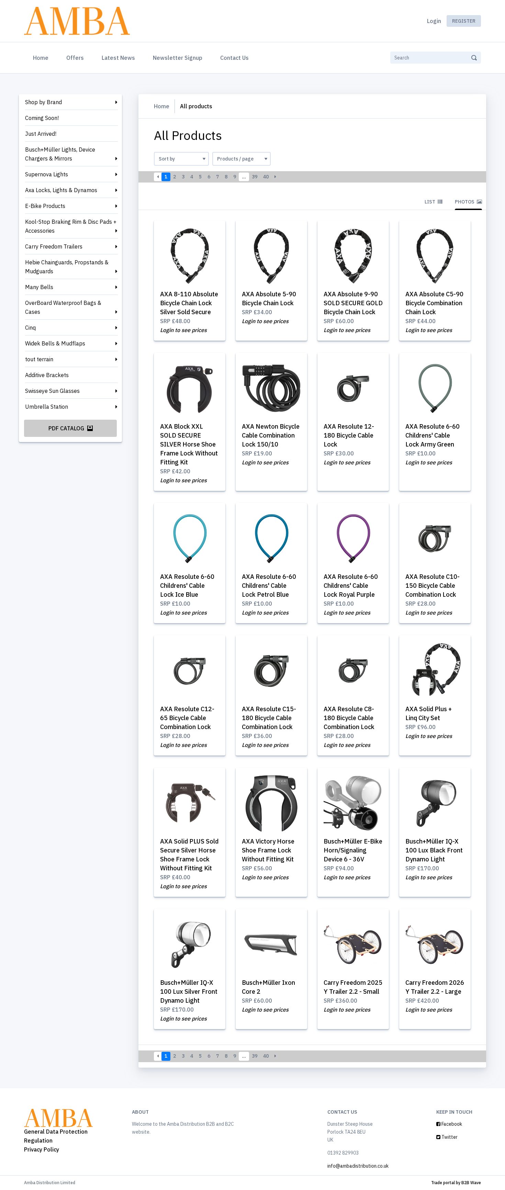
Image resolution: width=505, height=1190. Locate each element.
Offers (75, 57)
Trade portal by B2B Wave (456, 1182)
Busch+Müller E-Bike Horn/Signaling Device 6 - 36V (353, 850)
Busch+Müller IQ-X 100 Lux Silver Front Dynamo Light (188, 991)
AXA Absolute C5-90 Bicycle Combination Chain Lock (434, 303)
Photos (465, 202)
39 (254, 177)
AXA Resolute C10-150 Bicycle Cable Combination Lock (432, 585)
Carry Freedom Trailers (53, 246)
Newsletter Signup (177, 57)
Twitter (449, 1137)
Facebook (451, 1124)
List (430, 202)
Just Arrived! (40, 133)
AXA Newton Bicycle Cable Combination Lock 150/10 (271, 435)
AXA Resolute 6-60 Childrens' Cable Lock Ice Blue (187, 585)
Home (42, 57)
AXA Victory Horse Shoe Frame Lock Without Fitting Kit (268, 850)
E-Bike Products (45, 205)
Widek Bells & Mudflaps (55, 343)
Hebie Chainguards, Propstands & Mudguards (67, 267)
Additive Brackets (47, 375)
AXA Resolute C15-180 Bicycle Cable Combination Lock (269, 718)
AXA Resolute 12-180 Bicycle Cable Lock (349, 435)
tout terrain (39, 359)
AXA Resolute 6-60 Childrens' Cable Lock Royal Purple (351, 585)
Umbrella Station (46, 406)
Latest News (118, 57)
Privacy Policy (41, 1149)
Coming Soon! (42, 117)
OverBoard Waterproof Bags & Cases (63, 307)
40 (266, 177)
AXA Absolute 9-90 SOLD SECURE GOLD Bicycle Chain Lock (353, 303)
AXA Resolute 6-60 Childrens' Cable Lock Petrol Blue (269, 585)
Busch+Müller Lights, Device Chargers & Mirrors (60, 154)
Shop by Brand (43, 102)
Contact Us (234, 57)
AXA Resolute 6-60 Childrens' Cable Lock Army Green (432, 435)
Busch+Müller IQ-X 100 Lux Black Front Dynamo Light (434, 850)
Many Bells (39, 287)
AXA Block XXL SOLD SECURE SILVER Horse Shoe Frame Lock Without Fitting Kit (189, 444)
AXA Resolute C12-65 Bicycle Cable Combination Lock (187, 718)
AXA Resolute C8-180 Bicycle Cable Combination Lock (349, 718)
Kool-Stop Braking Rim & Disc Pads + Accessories (70, 226)
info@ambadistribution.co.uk (358, 1166)
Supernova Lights (46, 174)
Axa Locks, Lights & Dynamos (61, 190)
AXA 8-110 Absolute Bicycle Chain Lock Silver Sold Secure (189, 303)
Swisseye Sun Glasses (52, 390)
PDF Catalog (67, 428)
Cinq (30, 327)
